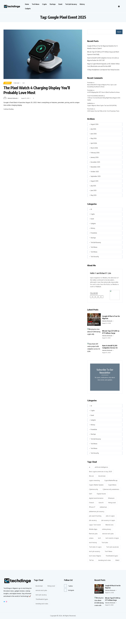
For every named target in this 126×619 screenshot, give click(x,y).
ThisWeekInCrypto (112, 556)
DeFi (90, 494)
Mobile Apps (93, 529)
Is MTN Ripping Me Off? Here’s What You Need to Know (103, 92)
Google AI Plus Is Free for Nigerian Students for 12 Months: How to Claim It (102, 47)
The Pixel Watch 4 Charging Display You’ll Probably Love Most (37, 90)
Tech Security (95, 256)
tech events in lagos (112, 538)
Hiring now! (112, 503)
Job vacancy (93, 520)
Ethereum (111, 498)
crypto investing (94, 480)
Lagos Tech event (95, 525)
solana (91, 538)
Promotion (94, 233)
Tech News (35, 4)
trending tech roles (104, 560)
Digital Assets (101, 494)
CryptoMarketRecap (110, 480)
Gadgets (28, 8)
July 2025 (93, 186)
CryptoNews (112, 485)
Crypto (44, 4)
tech (99, 538)
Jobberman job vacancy (96, 511)
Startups (53, 4)
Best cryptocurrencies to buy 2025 (100, 471)
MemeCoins (109, 525)
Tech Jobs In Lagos (95, 547)
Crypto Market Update (96, 485)
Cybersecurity (93, 489)
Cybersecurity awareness (111, 489)
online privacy (106, 529)
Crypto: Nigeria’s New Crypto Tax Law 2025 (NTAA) (101, 105)
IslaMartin (90, 103)
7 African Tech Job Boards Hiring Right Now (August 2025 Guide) (103, 99)
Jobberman (103, 507)
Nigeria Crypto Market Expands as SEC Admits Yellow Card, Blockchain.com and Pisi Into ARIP (103, 65)
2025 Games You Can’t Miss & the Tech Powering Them (103, 111)
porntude (90, 82)
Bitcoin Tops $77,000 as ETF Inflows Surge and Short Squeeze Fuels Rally (103, 53)
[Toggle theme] (119, 6)
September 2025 (96, 176)
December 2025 (95, 162)
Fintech (91, 503)
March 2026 (94, 148)
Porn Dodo (90, 109)
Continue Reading (9, 109)
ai (89, 467)
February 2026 (95, 153)
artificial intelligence (101, 467)
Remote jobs (93, 534)
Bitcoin (91, 476)
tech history (93, 542)
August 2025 (94, 181)
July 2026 (93, 129)
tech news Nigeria (95, 556)
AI (91, 209)
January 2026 (95, 157)
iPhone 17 (92, 507)
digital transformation (96, 498)
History (82, 4)
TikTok (91, 560)
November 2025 (95, 167)
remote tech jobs (108, 534)
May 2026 (94, 138)
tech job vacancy (94, 551)
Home (27, 4)
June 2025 (93, 190)
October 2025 (95, 171)
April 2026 (94, 143)
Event (60, 4)
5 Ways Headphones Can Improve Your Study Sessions (103, 70)
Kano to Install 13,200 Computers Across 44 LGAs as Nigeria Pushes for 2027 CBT (103, 59)
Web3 (117, 560)
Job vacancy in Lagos (108, 520)
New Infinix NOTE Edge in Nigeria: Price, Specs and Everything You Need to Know (101, 86)
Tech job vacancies (112, 547)
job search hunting (95, 516)
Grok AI (101, 503)
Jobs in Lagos (110, 516)
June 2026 (94, 134)
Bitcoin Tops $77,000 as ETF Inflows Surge (110, 332)
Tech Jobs (105, 542)
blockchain (102, 476)
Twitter (70, 586)
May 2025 (93, 195)
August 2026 (94, 124)
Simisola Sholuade (13, 98)
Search (119, 32)
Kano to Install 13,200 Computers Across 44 (110, 346)
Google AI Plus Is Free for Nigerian (111, 317)
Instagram (71, 590)
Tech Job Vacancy (71, 4)
